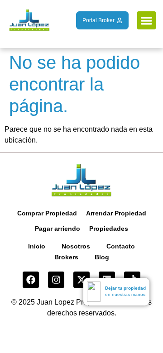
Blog (102, 257)
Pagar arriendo (57, 228)
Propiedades (108, 228)
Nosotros (76, 246)
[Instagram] (56, 280)
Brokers (66, 257)
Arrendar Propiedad (116, 213)
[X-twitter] (81, 280)
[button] (146, 20)
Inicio (36, 246)
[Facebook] (31, 280)
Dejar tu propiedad (125, 288)
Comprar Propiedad (47, 213)
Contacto (120, 246)
